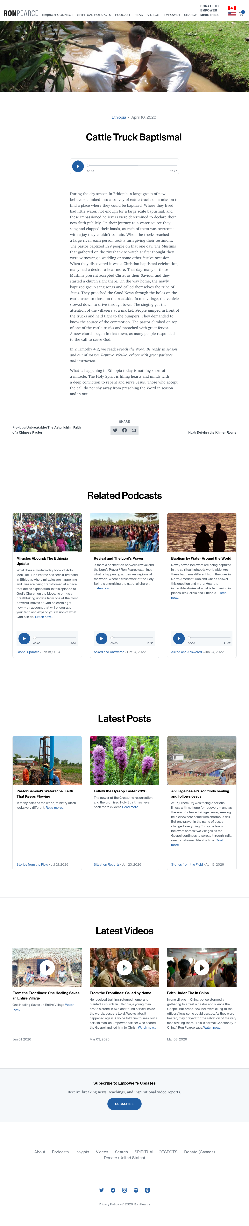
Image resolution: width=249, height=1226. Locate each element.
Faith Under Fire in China (188, 993)
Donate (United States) (124, 1157)
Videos (102, 1151)
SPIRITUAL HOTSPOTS (94, 15)
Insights (82, 1151)
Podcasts (60, 1151)
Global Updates (28, 652)
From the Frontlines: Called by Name (120, 993)
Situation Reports (107, 864)
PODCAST (122, 15)
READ (138, 15)
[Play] (78, 166)
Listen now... (44, 617)
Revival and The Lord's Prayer (119, 558)
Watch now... (147, 1027)
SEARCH (190, 15)
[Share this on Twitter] (115, 430)
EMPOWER (171, 15)
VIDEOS (153, 15)
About (39, 1151)
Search (121, 1151)
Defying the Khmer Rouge (217, 432)
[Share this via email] (134, 430)
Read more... (54, 807)
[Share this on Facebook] (124, 430)
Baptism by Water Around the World (201, 558)
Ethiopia (119, 117)
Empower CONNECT (57, 15)
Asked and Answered (109, 652)
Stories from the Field (33, 864)
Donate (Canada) (199, 1151)
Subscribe (124, 1104)
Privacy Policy (109, 1204)
